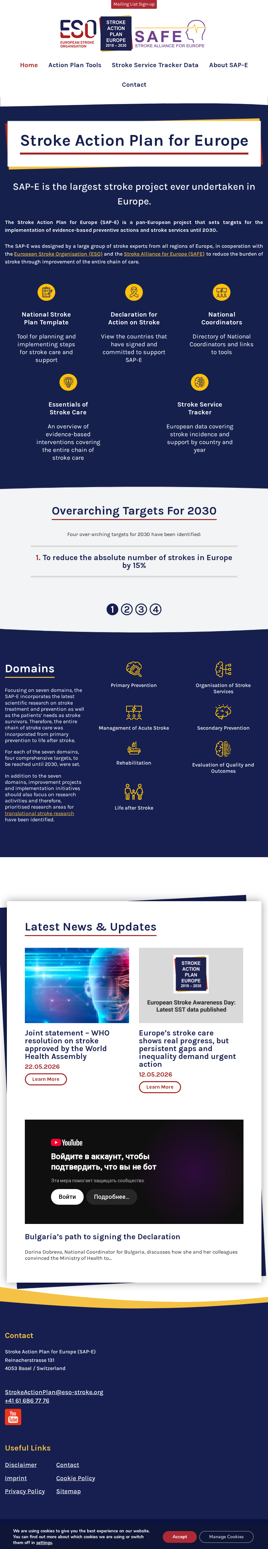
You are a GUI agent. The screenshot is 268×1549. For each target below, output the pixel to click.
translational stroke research (39, 813)
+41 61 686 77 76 (27, 1400)
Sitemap (68, 1491)
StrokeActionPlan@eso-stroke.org (54, 1392)
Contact (134, 85)
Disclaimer (21, 1464)
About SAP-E (228, 65)
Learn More (45, 1079)
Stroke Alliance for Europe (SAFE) (164, 254)
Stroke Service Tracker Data (155, 65)
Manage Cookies (226, 1537)
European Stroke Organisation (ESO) (58, 254)
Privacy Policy (25, 1491)
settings (44, 1543)
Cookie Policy (75, 1478)
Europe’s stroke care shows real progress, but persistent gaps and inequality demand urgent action (187, 1048)
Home (29, 65)
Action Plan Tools (74, 65)
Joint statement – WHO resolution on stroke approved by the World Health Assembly (67, 1044)
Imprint (16, 1478)
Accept (180, 1537)
